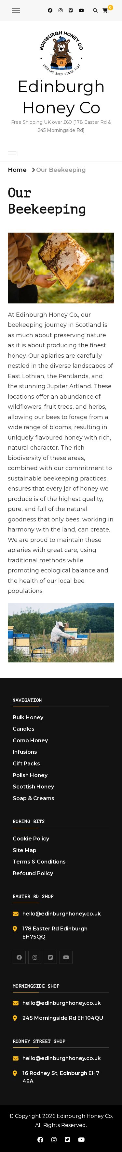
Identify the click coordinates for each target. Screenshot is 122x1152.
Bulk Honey (28, 717)
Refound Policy (33, 873)
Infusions (25, 752)
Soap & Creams (33, 798)
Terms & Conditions (39, 862)
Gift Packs (26, 764)
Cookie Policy (31, 839)
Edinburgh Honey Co (84, 1116)
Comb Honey (30, 740)
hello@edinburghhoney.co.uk (61, 914)
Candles (23, 729)
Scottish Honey (33, 787)
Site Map (24, 850)
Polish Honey (30, 775)
